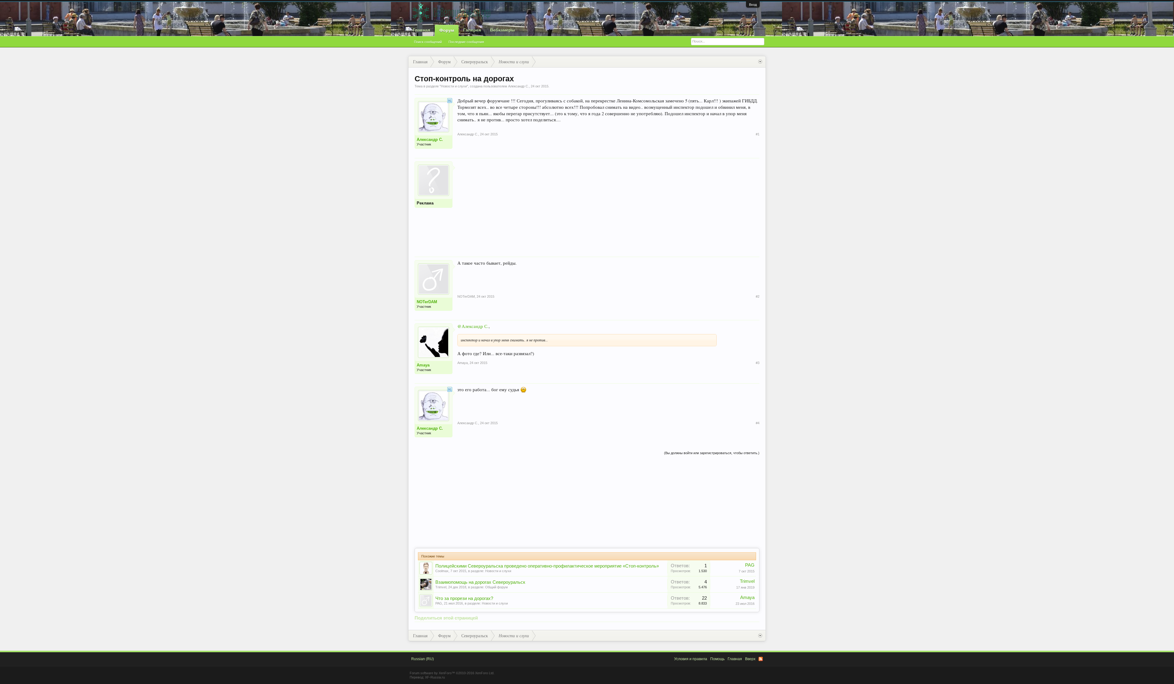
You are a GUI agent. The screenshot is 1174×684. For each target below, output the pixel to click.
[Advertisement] (608, 204)
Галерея (472, 30)
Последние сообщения (466, 42)
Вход (753, 4)
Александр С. (518, 86)
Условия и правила (690, 659)
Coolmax (442, 571)
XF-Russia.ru (435, 677)
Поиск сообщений (428, 42)
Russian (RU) (422, 659)
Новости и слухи (454, 86)
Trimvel (440, 587)
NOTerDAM (427, 302)
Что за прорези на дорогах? (464, 598)
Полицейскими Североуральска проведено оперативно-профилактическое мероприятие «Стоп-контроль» (547, 566)
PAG (750, 565)
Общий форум (496, 587)
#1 (757, 134)
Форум (446, 30)
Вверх (750, 659)
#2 (757, 296)
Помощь (717, 659)
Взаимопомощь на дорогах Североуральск (480, 582)
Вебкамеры (502, 30)
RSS (761, 659)
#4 (757, 423)
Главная (421, 30)
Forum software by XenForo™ (452, 673)
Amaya (423, 365)
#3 (757, 363)
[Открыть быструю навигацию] (760, 62)
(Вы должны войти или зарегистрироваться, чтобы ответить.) (711, 453)
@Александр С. (473, 326)
